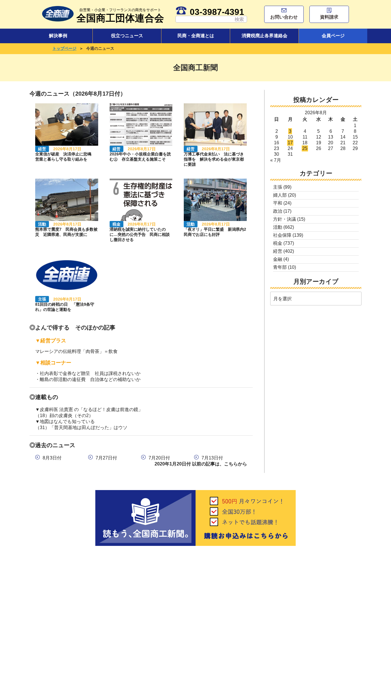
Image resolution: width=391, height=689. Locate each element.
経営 (277, 251)
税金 (277, 243)
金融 (277, 259)
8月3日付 (52, 457)
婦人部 (280, 195)
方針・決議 (284, 219)
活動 (277, 227)
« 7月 (275, 160)
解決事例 (58, 35)
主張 (277, 187)
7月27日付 (106, 457)
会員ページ (333, 35)
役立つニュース (127, 35)
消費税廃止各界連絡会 (264, 35)
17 (290, 142)
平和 (277, 203)
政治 (277, 211)
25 (304, 148)
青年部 (280, 267)
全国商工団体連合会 (120, 15)
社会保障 (282, 235)
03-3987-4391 (217, 12)
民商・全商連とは (195, 35)
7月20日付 (159, 457)
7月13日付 (212, 457)
